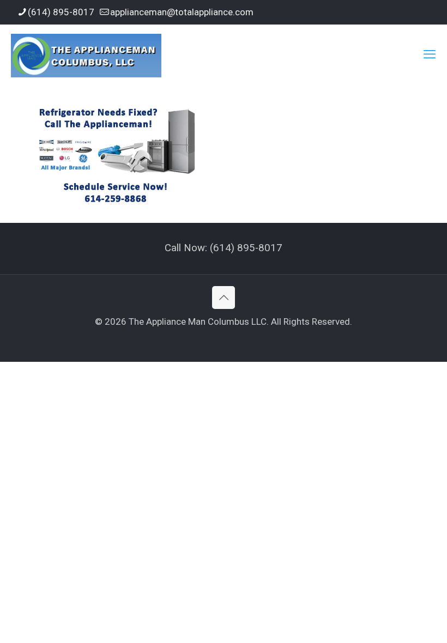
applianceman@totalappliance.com (181, 12)
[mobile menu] (429, 54)
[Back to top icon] (223, 297)
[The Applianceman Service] (86, 54)
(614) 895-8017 (61, 12)
